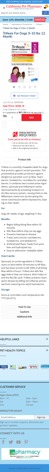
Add (31, 117)
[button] (24, 112)
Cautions (24, 311)
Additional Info (24, 316)
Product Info (24, 159)
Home (5, 24)
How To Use (24, 306)
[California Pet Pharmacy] (28, 7)
